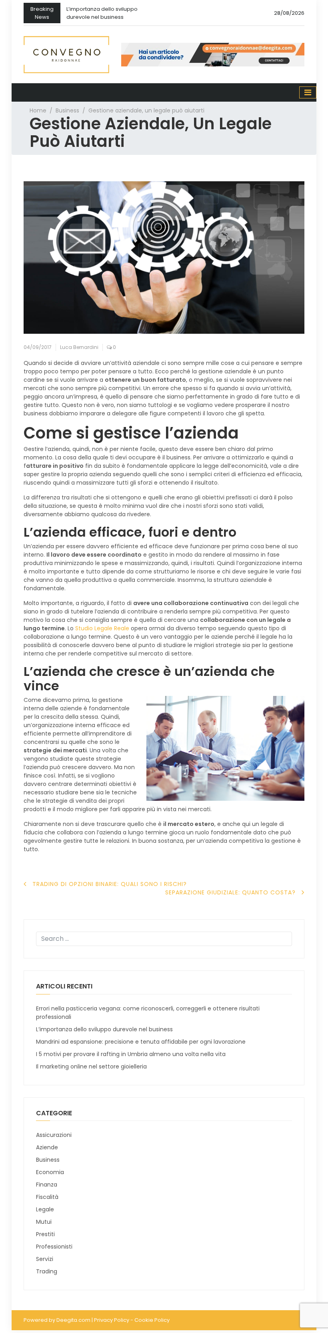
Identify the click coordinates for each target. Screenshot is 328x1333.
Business (67, 110)
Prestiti (45, 1234)
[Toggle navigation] (307, 92)
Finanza (46, 1185)
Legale (45, 1209)
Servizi (44, 1259)
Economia (50, 1172)
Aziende (47, 1147)
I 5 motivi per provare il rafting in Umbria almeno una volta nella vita (131, 1054)
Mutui (44, 1222)
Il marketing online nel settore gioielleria (91, 1066)
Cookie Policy (152, 1320)
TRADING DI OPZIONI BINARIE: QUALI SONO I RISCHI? (109, 884)
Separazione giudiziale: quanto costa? (230, 892)
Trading (46, 1271)
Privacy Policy (111, 1320)
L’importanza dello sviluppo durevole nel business (102, 13)
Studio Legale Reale (102, 628)
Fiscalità (47, 1197)
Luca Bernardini (79, 347)
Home (38, 110)
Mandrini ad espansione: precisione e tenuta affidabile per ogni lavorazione (141, 1042)
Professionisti (54, 1247)
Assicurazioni (54, 1135)
